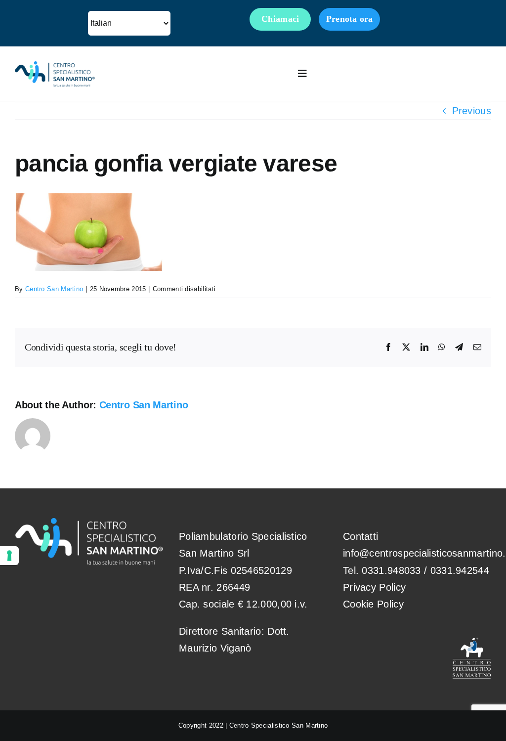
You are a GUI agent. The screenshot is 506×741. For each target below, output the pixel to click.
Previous (471, 110)
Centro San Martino (54, 289)
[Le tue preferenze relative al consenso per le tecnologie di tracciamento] (9, 555)
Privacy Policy (374, 587)
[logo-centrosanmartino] (55, 66)
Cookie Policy (373, 604)
